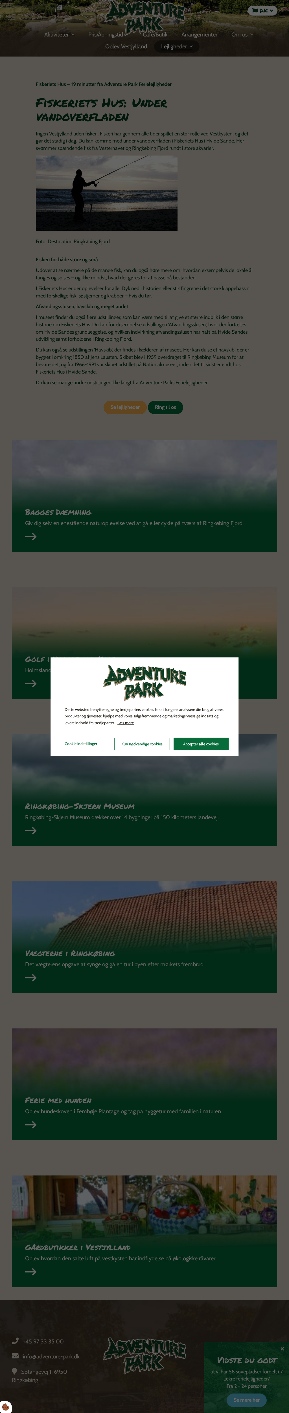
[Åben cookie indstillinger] (6, 1407)
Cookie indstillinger (81, 743)
